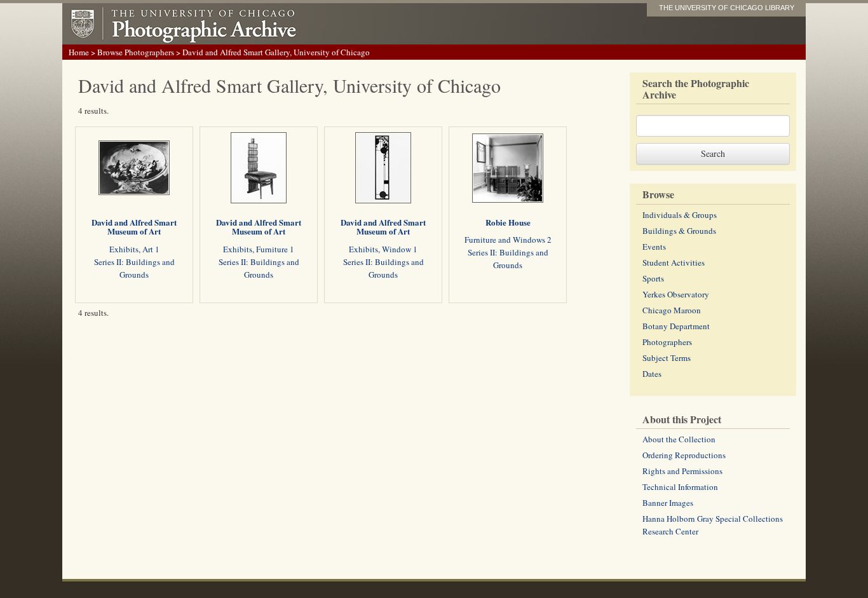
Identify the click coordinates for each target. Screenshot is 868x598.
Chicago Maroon (671, 310)
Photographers (667, 342)
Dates (651, 373)
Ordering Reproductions (684, 455)
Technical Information (680, 487)
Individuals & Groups (679, 215)
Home (79, 52)
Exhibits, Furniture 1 (258, 249)
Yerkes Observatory (675, 294)
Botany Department (676, 326)
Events (654, 246)
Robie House (508, 222)
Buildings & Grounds (679, 230)
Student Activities (673, 262)
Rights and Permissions (682, 471)
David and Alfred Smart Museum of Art (134, 226)
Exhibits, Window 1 (383, 249)
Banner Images (667, 502)
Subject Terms (666, 358)
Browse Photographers (135, 52)
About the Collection (678, 439)
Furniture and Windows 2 (508, 239)
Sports (653, 278)
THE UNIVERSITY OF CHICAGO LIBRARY (726, 7)
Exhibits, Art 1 (134, 249)
